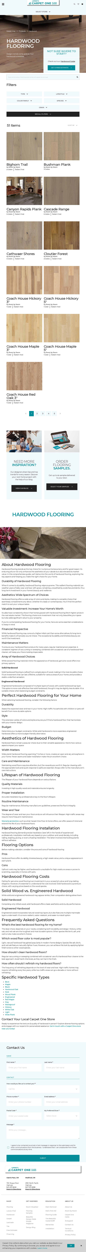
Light (7, 1012)
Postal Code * (11, 1110)
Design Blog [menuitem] (30, 1227)
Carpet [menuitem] (9, 1219)
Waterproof (10, 1005)
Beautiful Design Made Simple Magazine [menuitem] (31, 1220)
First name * (11, 1062)
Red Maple (9, 1000)
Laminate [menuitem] (10, 1222)
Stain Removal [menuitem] (51, 1207)
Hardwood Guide (68, 61)
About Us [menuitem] (68, 1207)
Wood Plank (10, 995)
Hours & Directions (14, 1189)
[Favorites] (78, 4)
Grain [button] (41, 107)
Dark (7, 992)
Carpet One (11, 31)
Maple (7, 984)
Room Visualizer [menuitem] (32, 1207)
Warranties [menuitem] (50, 1225)
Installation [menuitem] (50, 1229)
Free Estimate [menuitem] (12, 1230)
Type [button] (23, 94)
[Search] (77, 77)
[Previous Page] (25, 413)
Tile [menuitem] (8, 1226)
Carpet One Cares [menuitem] (69, 1216)
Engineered (10, 997)
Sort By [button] (71, 125)
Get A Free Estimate (59, 68)
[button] (74, 4)
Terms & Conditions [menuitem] (69, 1230)
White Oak (9, 1010)
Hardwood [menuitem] (10, 1215)
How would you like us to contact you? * (21, 1083)
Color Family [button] (23, 101)
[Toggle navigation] (3, 4)
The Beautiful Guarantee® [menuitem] (51, 1220)
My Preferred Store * (51, 1110)
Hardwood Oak (11, 990)
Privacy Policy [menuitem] (70, 1235)
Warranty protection (10, 821)
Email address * (49, 1096)
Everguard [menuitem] (69, 1221)
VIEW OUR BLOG (22, 488)
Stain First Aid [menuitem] (51, 1211)
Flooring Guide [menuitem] (51, 1215)
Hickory (8, 1007)
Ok (71, 1246)
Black (7, 987)
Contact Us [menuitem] (69, 1225)
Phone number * (13, 1096)
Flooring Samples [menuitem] (29, 1212)
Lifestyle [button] (60, 94)
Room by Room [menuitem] (71, 1211)
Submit (43, 1158)
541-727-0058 (30, 1187)
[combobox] (41, 77)
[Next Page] (60, 413)
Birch (7, 982)
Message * (10, 1124)
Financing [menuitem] (10, 1234)
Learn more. (42, 1248)
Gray (7, 1002)
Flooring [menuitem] (10, 1207)
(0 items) (82, 4)
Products (22, 31)
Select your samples (60, 487)
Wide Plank (10, 1015)
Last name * (48, 1062)
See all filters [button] (41, 114)
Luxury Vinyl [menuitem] (11, 1211)
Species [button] (60, 101)
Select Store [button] (41, 12)
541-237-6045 (11, 1187)
